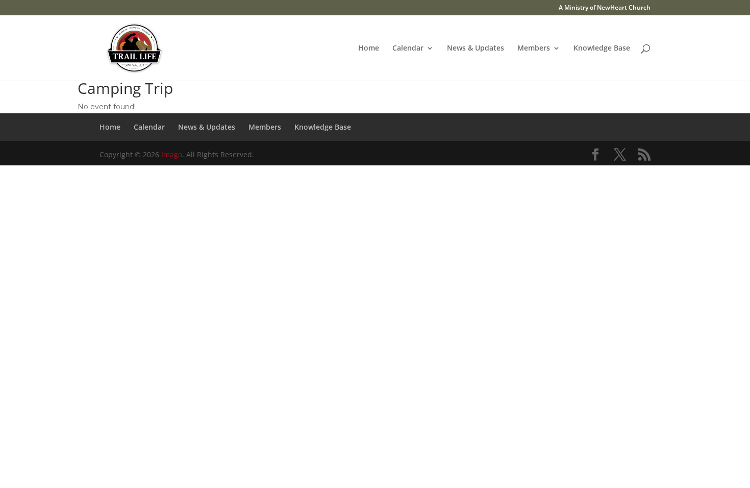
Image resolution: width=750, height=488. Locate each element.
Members (533, 48)
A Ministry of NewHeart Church (605, 8)
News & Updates (475, 48)
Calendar (407, 48)
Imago (171, 154)
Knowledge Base (601, 48)
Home (368, 48)
